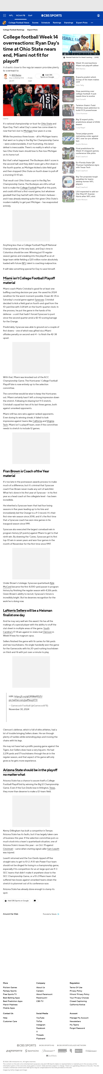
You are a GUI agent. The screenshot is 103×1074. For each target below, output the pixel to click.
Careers (39, 991)
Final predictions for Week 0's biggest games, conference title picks (87, 151)
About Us (40, 987)
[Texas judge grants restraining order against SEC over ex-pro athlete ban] (68, 139)
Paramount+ (41, 998)
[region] (81, 44)
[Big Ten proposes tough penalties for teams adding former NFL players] (68, 182)
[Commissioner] (65, 1050)
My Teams (74, 1025)
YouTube (40, 1018)
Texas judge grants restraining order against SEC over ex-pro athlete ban (87, 137)
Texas (52, 787)
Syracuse (39, 299)
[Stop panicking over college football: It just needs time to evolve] (68, 96)
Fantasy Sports (9, 991)
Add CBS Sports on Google (47, 76)
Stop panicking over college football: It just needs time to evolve (86, 93)
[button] (5, 15)
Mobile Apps (9, 1008)
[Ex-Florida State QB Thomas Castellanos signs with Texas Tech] (68, 167)
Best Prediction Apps (12, 1001)
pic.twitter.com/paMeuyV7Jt (23, 700)
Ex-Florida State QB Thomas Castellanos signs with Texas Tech (87, 165)
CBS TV (39, 1001)
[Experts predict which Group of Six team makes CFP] (68, 82)
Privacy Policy (76, 991)
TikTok (39, 1021)
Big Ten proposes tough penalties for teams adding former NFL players (87, 180)
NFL (24, 263)
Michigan (28, 130)
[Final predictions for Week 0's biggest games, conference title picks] (68, 153)
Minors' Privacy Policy (79, 994)
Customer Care (10, 1021)
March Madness (10, 1004)
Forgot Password (77, 1028)
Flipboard (40, 1038)
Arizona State (13, 770)
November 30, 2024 (19, 709)
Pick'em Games (10, 987)
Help (5, 1018)
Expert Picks (32, 30)
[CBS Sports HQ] (46, 1045)
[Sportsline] (32, 1050)
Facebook (40, 1028)
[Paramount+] (48, 1050)
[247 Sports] (14, 1050)
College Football (28, 187)
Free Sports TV (10, 994)
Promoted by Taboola (50, 914)
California (37, 421)
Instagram (40, 1025)
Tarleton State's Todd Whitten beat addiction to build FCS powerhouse (87, 107)
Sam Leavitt (53, 848)
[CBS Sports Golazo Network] (71, 1045)
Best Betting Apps (11, 998)
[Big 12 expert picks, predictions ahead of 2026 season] (68, 124)
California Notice (77, 1002)
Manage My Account (79, 1018)
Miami (7, 278)
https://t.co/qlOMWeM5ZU (28, 696)
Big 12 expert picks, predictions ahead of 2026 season (88, 122)
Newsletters (75, 1021)
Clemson (47, 632)
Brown (15, 471)
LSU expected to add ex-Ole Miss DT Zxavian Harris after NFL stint (87, 194)
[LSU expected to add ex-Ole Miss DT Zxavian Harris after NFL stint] (68, 196)
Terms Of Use (76, 987)
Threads (40, 1035)
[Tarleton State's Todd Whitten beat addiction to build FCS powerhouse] (68, 110)
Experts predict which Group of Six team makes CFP (87, 79)
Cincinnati (8, 848)
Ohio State (46, 123)
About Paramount (44, 994)
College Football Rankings (13, 30)
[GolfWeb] (51, 1056)
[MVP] (78, 1050)
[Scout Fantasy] (91, 1050)
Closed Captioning (78, 999)
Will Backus (16, 75)
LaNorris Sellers (14, 610)
